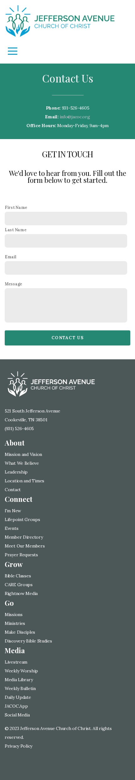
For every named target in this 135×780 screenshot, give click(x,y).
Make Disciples (20, 632)
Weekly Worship (21, 671)
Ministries (15, 623)
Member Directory (24, 537)
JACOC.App (16, 706)
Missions (14, 614)
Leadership (17, 472)
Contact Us (67, 337)
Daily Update (18, 697)
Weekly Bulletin (20, 688)
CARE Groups (19, 584)
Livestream (16, 662)
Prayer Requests (21, 555)
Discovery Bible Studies (28, 641)
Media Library (19, 679)
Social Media (17, 715)
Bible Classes (18, 576)
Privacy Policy (18, 746)
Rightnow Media (21, 593)
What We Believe (22, 463)
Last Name (15, 229)
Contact (13, 489)
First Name (16, 207)
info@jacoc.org (75, 117)
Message (13, 283)
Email (10, 256)
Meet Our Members (25, 546)
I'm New (13, 510)
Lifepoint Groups (22, 519)
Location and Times (24, 481)
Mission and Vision (23, 454)
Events (11, 528)
